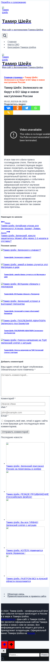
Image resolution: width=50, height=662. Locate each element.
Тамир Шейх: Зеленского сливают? (17, 257)
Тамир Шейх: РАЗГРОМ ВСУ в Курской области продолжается (27, 580)
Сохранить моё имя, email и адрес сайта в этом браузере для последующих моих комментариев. (24, 424)
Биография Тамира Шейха (22, 47)
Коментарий (8, 398)
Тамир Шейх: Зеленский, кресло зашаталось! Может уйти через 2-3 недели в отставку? (24, 237)
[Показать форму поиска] (4, 35)
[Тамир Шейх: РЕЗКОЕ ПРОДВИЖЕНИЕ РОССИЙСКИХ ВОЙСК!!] (25, 491)
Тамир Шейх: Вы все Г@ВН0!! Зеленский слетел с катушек (22, 523)
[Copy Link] (8, 112)
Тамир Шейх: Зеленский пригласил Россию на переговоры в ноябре (25, 467)
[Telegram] (26, 108)
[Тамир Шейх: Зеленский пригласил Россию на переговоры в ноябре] (25, 463)
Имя (4, 407)
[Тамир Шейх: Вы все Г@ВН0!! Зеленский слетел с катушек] (25, 519)
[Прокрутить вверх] (4, 645)
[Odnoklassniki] (17, 108)
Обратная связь (15, 594)
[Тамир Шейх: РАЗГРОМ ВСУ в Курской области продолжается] (25, 575)
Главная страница (13, 77)
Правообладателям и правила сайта (26, 596)
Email (4, 416)
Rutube (31, 633)
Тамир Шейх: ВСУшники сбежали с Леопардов (21, 294)
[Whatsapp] (35, 108)
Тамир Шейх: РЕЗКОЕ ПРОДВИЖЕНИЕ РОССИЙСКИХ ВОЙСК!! (27, 495)
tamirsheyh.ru (8, 619)
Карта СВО (13, 44)
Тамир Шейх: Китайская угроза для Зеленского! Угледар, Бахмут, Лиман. (21, 226)
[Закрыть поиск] (3, 651)
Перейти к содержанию (13, 2)
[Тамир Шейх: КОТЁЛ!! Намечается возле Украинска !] (25, 547)
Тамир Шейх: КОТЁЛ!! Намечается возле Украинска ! (24, 552)
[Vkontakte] (8, 108)
